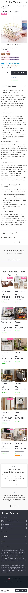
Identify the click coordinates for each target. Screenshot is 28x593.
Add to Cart (21, 591)
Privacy (22, 581)
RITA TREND (5, 549)
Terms (18, 581)
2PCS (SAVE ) (5, 57)
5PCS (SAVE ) (5, 59)
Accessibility (14, 583)
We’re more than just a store (9, 564)
